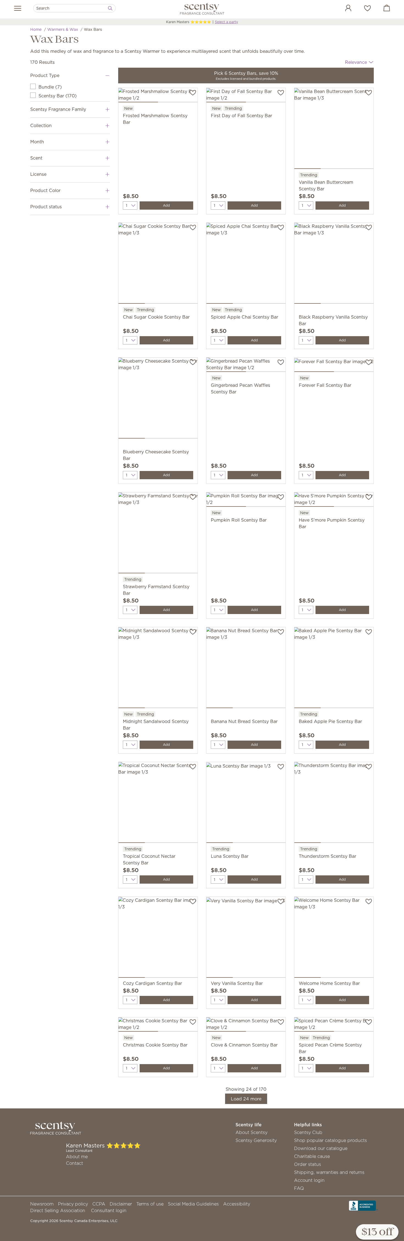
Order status (307, 1164)
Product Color (45, 190)
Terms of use (150, 1204)
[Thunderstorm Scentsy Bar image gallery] (334, 803)
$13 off (377, 1232)
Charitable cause (312, 1156)
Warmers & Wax (62, 29)
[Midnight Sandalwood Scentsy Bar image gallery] (158, 668)
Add (166, 205)
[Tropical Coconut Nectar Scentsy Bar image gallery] (158, 803)
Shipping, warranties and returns (329, 1172)
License (38, 174)
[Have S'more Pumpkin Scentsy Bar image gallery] (334, 500)
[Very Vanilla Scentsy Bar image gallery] (246, 938)
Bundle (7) (50, 87)
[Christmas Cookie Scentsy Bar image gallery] (158, 1025)
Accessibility (236, 1204)
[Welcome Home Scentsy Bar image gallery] (334, 938)
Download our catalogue (320, 1148)
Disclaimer (121, 1204)
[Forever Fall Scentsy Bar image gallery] (334, 366)
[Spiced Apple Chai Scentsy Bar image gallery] (246, 264)
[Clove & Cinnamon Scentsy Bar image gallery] (246, 1025)
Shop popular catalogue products (330, 1140)
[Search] (110, 8)
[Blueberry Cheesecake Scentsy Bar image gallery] (158, 399)
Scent (36, 158)
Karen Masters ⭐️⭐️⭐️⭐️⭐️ (188, 22)
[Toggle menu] (17, 8)
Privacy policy (73, 1204)
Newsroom (42, 1204)
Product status (46, 207)
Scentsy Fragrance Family (58, 109)
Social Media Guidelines (193, 1204)
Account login (309, 1180)
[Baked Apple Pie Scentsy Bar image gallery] (334, 668)
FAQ (299, 1188)
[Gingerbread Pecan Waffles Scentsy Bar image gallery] (246, 366)
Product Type (44, 75)
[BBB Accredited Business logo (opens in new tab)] (363, 1205)
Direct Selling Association (57, 1210)
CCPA (98, 1204)
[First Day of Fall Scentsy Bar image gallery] (246, 96)
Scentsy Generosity (256, 1140)
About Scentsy (251, 1132)
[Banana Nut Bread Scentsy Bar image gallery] (246, 668)
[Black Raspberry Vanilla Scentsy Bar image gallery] (334, 264)
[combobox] (74, 8)
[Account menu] (342, 9)
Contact (74, 1163)
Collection (41, 125)
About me (77, 1157)
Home (35, 29)
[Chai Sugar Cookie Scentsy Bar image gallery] (158, 264)
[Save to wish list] (192, 92)
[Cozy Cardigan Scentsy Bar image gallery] (158, 938)
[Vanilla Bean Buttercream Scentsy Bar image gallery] (334, 129)
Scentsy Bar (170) (57, 96)
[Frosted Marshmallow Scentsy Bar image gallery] (158, 96)
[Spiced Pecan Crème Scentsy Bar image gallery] (334, 1025)
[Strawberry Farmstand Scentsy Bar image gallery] (158, 534)
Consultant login (108, 1210)
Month (37, 142)
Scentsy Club (308, 1132)
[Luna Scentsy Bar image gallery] (246, 803)
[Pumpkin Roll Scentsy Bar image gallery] (246, 500)
